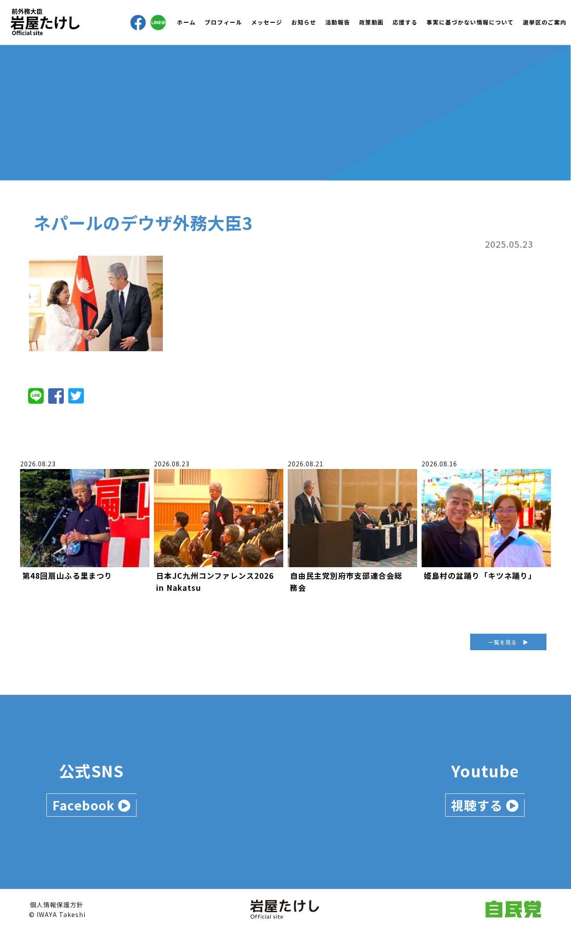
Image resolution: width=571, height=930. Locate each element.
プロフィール (223, 22)
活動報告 (337, 22)
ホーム (186, 22)
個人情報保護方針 (56, 904)
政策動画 (371, 22)
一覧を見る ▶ (508, 642)
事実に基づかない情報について (470, 22)
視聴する (478, 805)
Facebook (85, 805)
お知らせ (303, 22)
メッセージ (266, 22)
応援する (405, 22)
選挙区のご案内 (545, 22)
